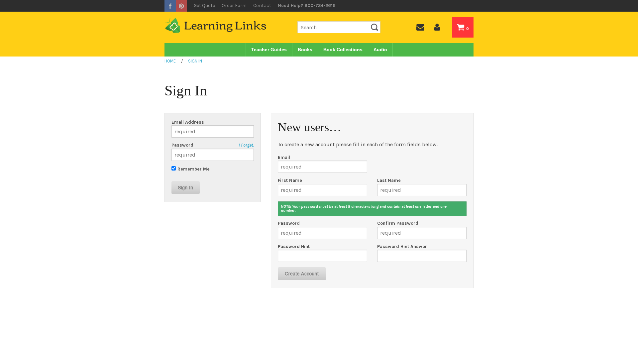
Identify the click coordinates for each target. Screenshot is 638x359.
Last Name (389, 180)
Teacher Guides (269, 49)
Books (305, 49)
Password (182, 145)
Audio (380, 49)
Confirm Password (397, 223)
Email (284, 157)
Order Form (234, 5)
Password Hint (294, 246)
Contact (262, 5)
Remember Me (193, 169)
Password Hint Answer (402, 246)
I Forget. (246, 145)
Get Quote (204, 5)
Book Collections (343, 49)
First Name (290, 180)
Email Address (187, 122)
